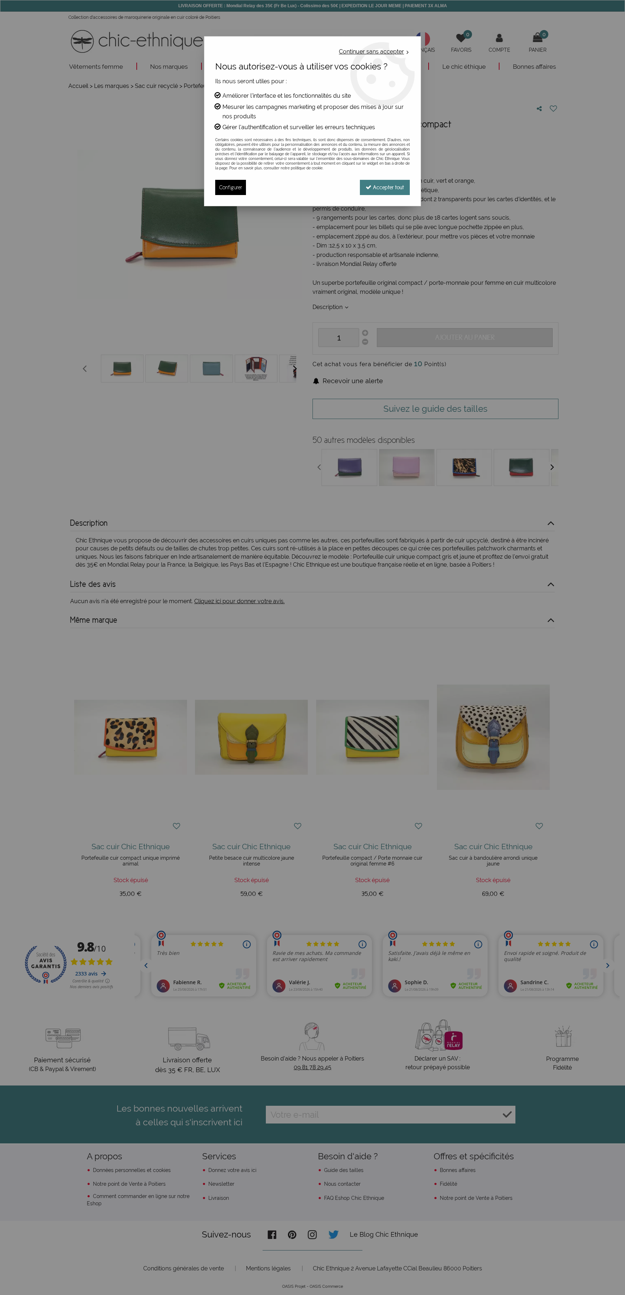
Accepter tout (387, 187)
